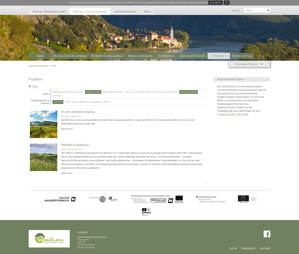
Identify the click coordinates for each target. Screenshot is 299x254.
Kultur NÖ (58, 102)
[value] (268, 10)
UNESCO (107, 102)
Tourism (127, 92)
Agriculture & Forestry (113, 92)
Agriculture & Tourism (192, 56)
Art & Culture (139, 92)
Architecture (165, 56)
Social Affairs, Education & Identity (162, 92)
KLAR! (67, 102)
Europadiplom (95, 102)
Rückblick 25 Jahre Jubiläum (107, 56)
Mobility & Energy (188, 92)
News (40, 56)
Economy (56, 96)
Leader (75, 102)
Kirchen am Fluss (242, 56)
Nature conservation (140, 56)
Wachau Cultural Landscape (70, 56)
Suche (233, 248)
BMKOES (83, 102)
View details (215, 3)
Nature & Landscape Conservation (67, 92)
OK (226, 3)
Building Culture (93, 92)
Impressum (248, 248)
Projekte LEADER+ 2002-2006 (232, 115)
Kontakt (265, 248)
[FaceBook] (267, 234)
